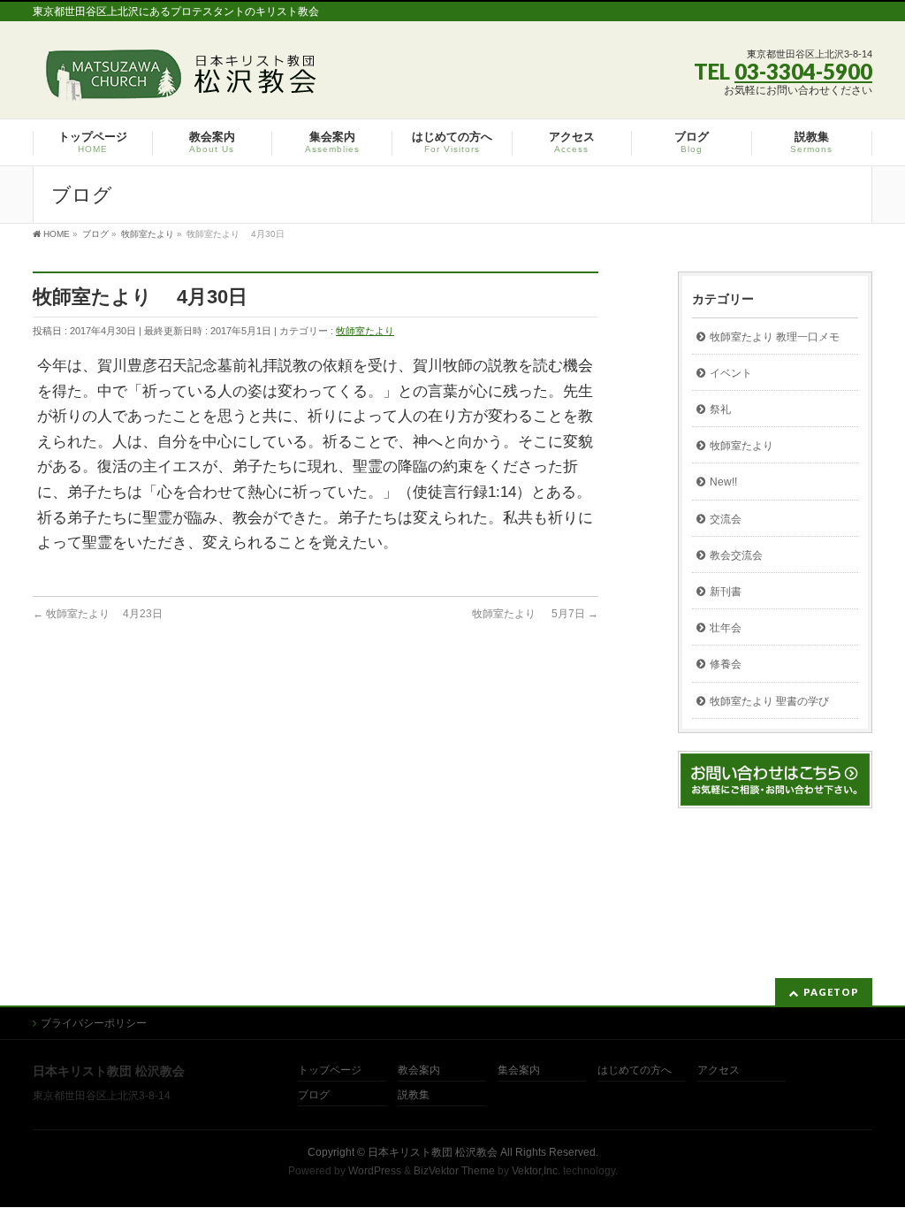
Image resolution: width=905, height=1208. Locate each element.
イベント (731, 373)
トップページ (329, 1070)
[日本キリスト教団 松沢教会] (178, 81)
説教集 (414, 1095)
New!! (723, 482)
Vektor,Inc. (536, 1171)
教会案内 (419, 1070)
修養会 (725, 664)
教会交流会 (736, 555)
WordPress (374, 1171)
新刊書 (725, 591)
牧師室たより (365, 330)
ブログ (314, 1095)
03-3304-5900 (803, 71)
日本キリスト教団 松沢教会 (433, 1152)
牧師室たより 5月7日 (535, 614)
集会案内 (519, 1070)
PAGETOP (831, 992)
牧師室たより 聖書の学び (769, 701)
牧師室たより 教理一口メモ (775, 337)
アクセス (718, 1070)
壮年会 (725, 628)
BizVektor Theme (454, 1171)
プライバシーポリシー (94, 1023)
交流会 (725, 519)
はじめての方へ (634, 1070)
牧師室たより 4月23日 (98, 614)
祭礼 (720, 409)
